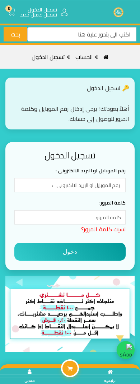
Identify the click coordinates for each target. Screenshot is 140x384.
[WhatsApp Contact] (126, 350)
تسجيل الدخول (48, 56)
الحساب (84, 56)
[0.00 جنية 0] (12, 18)
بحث (15, 34)
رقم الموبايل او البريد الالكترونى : (91, 170)
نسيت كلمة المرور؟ (103, 229)
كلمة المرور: (112, 202)
